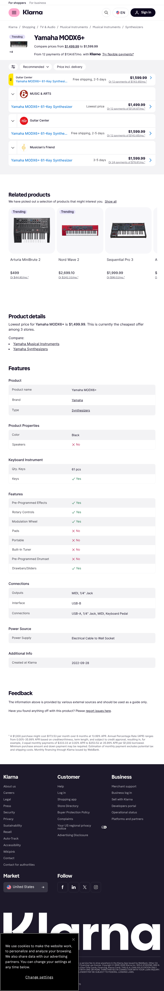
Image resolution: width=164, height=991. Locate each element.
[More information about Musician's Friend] (13, 147)
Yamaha (77, 400)
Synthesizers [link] (134, 27)
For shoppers (17, 3)
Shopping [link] (28, 27)
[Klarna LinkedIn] (74, 887)
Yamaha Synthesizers (30, 349)
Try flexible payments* (118, 54)
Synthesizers (81, 410)
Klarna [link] (13, 27)
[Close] (73, 939)
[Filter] (13, 66)
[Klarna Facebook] (62, 887)
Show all (111, 201)
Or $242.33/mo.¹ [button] (68, 277)
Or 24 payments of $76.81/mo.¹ (126, 162)
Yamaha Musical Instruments (36, 344)
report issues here (98, 711)
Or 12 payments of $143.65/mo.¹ (128, 81)
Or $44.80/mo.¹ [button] (19, 277)
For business (37, 3)
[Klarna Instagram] (96, 887)
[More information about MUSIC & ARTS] (13, 94)
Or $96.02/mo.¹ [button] (116, 277)
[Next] (149, 243)
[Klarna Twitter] (85, 887)
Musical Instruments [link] (74, 27)
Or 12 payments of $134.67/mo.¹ (126, 108)
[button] (121, 12)
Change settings (39, 977)
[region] (39, 962)
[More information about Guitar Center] (13, 121)
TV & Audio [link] (47, 27)
